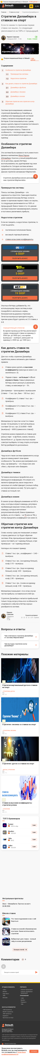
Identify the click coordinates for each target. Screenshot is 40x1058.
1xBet (22, 998)
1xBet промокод (7, 1009)
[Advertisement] (20, 873)
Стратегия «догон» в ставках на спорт (18, 764)
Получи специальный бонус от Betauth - (20, 2)
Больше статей (19, 949)
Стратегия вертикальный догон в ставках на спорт (19, 686)
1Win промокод (7, 1013)
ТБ (25, 515)
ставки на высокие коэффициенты (19, 239)
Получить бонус (20, 258)
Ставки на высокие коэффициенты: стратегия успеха (17, 804)
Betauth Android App (10, 1043)
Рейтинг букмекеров (27, 989)
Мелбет (5, 991)
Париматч (23, 1002)
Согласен (34, 1051)
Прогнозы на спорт (8, 1017)
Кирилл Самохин (13, 37)
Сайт (34, 825)
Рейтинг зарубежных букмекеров (27, 992)
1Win (4, 995)
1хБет (4, 989)
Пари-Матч (6, 993)
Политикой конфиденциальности (14, 1053)
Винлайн (5, 997)
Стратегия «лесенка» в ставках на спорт (19, 724)
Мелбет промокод (8, 1011)
